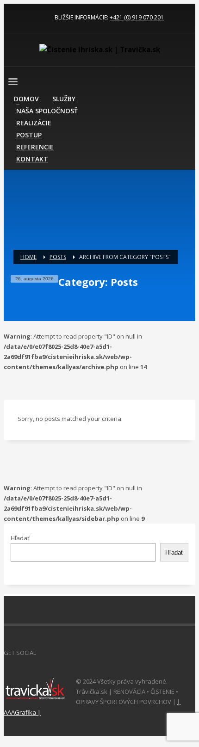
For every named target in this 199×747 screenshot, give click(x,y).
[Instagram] (24, 18)
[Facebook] (11, 18)
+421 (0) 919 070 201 (137, 17)
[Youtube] (38, 18)
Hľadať (20, 538)
